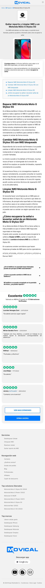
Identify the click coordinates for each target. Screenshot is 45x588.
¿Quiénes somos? (10, 462)
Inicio (3, 8)
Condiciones (24, 583)
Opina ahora (23, 418)
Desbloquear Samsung (11, 526)
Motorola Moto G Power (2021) (14, 499)
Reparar (9, 8)
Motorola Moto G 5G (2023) (13, 509)
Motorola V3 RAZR (10, 496)
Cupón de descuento (11, 478)
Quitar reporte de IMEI (11, 448)
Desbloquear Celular (10, 438)
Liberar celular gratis (10, 519)
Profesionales (8, 472)
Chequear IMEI (9, 442)
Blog (5, 469)
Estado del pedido (10, 465)
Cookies (39, 583)
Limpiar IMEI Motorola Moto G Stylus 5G (21, 90)
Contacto (7, 459)
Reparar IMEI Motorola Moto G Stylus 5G (21, 82)
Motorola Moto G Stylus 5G (13, 502)
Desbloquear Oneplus (11, 532)
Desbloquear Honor (10, 536)
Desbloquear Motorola (11, 529)
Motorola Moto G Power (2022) (14, 492)
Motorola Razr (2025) (11, 505)
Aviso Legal (32, 583)
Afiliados (7, 475)
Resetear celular (9, 445)
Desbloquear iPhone (10, 523)
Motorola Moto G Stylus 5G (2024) (15, 489)
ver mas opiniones (22, 410)
